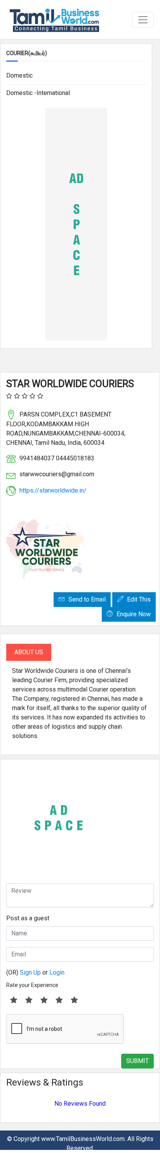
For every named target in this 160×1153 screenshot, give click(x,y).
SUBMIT (137, 1061)
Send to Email (86, 599)
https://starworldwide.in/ (53, 490)
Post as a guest (27, 918)
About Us (28, 652)
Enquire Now (133, 614)
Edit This (138, 599)
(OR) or (35, 972)
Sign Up (30, 972)
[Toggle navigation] (143, 20)
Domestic (19, 75)
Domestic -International (38, 93)
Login (56, 972)
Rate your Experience (32, 985)
